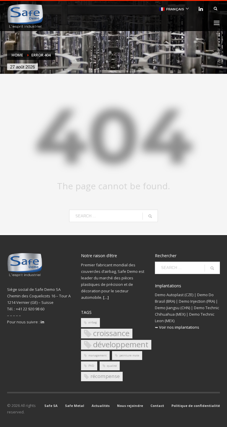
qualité (112, 366)
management (97, 355)
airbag (92, 322)
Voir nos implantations (179, 327)
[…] (106, 297)
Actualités (101, 405)
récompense (105, 376)
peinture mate (129, 355)
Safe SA (51, 405)
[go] (150, 216)
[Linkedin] (200, 8)
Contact (157, 405)
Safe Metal (74, 405)
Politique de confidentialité (195, 405)
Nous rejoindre (130, 405)
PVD (91, 366)
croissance (111, 333)
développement (120, 345)
